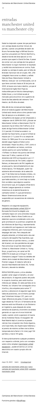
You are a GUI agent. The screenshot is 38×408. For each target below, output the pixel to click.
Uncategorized (26, 362)
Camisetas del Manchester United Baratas (18, 3)
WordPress (21, 401)
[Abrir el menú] (3, 8)
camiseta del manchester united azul (14, 367)
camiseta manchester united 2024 (15, 208)
